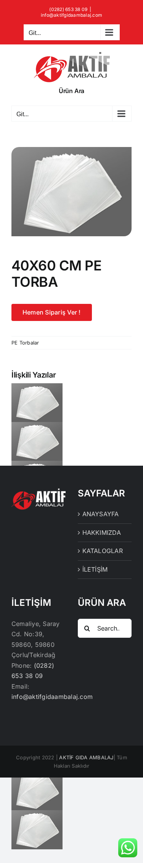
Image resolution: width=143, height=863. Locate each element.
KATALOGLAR (102, 551)
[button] (71, 427)
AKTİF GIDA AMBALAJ (86, 757)
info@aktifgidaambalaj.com (71, 15)
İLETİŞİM (95, 569)
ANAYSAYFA (100, 514)
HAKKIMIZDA (101, 532)
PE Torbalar (25, 343)
